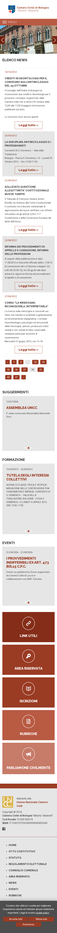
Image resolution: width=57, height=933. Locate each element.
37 (24, 369)
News (12, 882)
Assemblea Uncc (21, 408)
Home (12, 845)
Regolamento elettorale (28, 864)
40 (8, 377)
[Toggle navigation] (5, 22)
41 (16, 377)
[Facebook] (3, 829)
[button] (54, 40)
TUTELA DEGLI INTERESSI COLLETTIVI (27, 477)
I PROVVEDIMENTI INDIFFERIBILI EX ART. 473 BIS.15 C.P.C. (27, 562)
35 (8, 369)
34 (43, 362)
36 (16, 369)
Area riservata (19, 876)
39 (40, 369)
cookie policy (42, 912)
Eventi (13, 889)
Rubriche (15, 895)
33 (35, 362)
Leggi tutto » (28, 125)
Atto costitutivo (22, 851)
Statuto (15, 857)
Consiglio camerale (23, 870)
